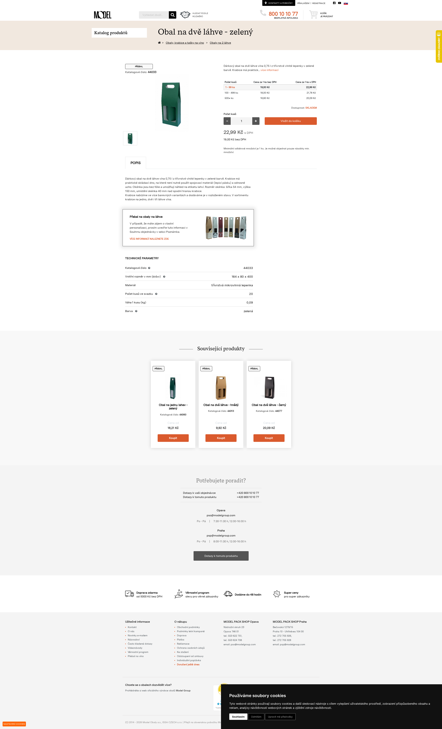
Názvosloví (134, 639)
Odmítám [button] (256, 716)
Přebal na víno (136, 656)
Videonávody (135, 647)
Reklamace (183, 643)
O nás (131, 631)
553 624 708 (235, 640)
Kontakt (132, 627)
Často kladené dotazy (140, 643)
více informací (269, 70)
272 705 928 (284, 640)
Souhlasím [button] (238, 716)
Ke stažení (183, 652)
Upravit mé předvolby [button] (280, 716)
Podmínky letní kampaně (191, 631)
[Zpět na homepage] (160, 42)
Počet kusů (230, 114)
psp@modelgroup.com (221, 535)
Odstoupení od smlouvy (190, 656)
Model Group (183, 690)
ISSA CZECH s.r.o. (172, 722)
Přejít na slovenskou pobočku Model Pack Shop (211, 722)
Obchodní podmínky (188, 627)
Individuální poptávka (189, 660)
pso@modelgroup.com (221, 515)
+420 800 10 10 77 (248, 493)
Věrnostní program (138, 652)
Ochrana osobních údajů (191, 647)
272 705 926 (284, 635)
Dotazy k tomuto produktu (221, 556)
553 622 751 (235, 635)
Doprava (181, 635)
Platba (180, 639)
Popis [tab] (136, 163)
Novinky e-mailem (137, 635)
